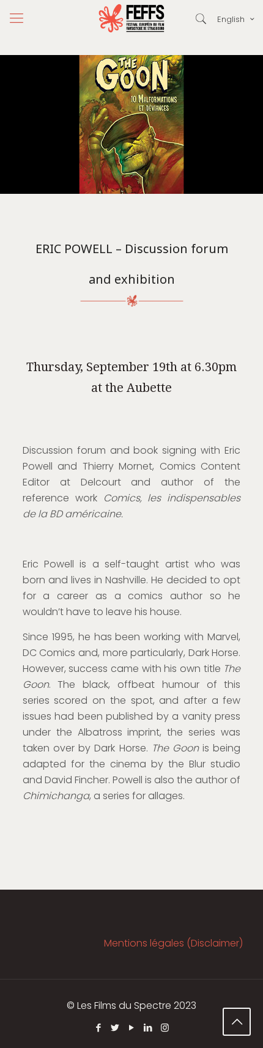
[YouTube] (131, 1027)
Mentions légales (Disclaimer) (173, 943)
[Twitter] (115, 1027)
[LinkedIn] (148, 1027)
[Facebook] (98, 1027)
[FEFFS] (131, 18)
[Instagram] (164, 1027)
